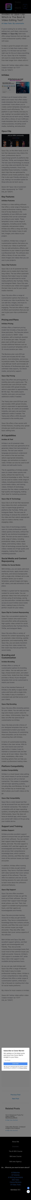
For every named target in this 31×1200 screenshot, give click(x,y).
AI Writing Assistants (15, 1177)
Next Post (15, 1098)
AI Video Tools (7, 23)
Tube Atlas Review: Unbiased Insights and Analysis (15, 1127)
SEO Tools (15, 1180)
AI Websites (15, 1172)
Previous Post (15, 1094)
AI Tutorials (16, 1175)
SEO (18, 1190)
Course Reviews (15, 1182)
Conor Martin (18, 6)
